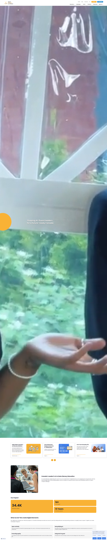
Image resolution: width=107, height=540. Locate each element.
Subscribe (100, 1)
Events (79, 1)
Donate (94, 1)
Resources (95, 4)
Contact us (86, 1)
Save (99, 538)
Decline (95, 538)
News (82, 1)
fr (89, 1)
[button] (52, 460)
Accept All (104, 538)
